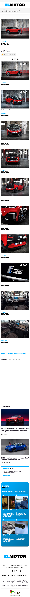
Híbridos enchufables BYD (20, 1)
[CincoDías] (12, 575)
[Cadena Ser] (26, 575)
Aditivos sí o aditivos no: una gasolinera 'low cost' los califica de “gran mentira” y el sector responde (21, 537)
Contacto (21, 567)
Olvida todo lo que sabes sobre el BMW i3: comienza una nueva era (15, 459)
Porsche (8, 1)
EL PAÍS (16, 491)
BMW (19, 359)
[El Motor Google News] (20, 571)
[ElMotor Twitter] (14, 571)
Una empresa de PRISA (15, 592)
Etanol (12, 1)
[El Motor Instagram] (16, 571)
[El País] (4, 575)
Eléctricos (3, 41)
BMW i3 (10, 359)
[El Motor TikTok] (18, 571)
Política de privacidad (12, 565)
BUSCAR (6, 475)
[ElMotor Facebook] (12, 571)
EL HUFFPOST (10, 491)
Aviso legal (5, 565)
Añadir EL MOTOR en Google (9, 54)
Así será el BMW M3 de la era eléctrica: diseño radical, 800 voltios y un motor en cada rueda (15, 430)
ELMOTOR (4, 491)
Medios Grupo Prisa (15, 595)
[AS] (8, 575)
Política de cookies (9, 567)
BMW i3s (15, 359)
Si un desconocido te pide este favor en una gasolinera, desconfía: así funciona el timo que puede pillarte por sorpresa (21, 512)
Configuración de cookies (22, 565)
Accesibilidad (16, 567)
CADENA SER (23, 491)
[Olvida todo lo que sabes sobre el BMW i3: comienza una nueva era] (15, 447)
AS (19, 491)
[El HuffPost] (20, 575)
